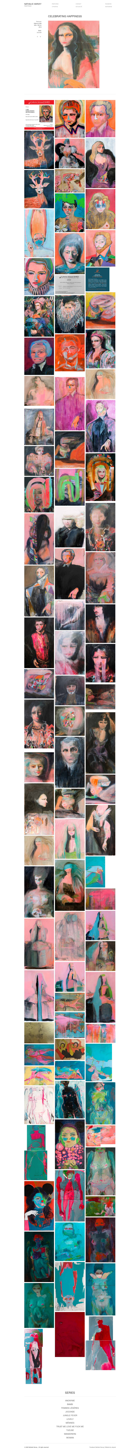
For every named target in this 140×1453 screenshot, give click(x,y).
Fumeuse (60, 1265)
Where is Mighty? (95, 914)
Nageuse (30, 1047)
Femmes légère (94, 1128)
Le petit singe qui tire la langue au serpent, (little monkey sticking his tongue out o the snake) (38, 789)
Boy (27, 480)
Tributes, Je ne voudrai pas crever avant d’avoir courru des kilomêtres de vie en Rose (100, 894)
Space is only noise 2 (96, 506)
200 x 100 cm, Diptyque (93, 1322)
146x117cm (28, 1092)
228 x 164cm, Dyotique (93, 1029)
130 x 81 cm (29, 215)
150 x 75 (28, 705)
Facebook (108, 4)
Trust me (61, 510)
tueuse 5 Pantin (63, 1173)
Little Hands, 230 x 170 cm (67, 1225)
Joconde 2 (30, 1286)
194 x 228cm (60, 1018)
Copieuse (61, 1064)
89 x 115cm (90, 649)
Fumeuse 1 (30, 1184)
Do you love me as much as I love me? (99, 809)
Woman (91, 715)
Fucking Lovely (63, 709)
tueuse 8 (60, 1084)
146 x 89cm (59, 1267)
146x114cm (59, 1086)
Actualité (79, 6)
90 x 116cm (90, 610)
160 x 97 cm (29, 1187)
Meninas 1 (92, 975)
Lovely (29, 620)
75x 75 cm (28, 758)
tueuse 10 (92, 1150)
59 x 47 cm (28, 264)
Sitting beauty (63, 142)
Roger (29, 340)
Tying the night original (36, 134)
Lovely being (62, 103)
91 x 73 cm (59, 105)
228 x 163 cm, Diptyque (93, 1131)
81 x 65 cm (90, 105)
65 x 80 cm (28, 343)
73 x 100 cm (59, 512)
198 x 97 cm (90, 718)
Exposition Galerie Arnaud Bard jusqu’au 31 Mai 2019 (38, 104)
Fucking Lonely (32, 672)
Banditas (30, 411)
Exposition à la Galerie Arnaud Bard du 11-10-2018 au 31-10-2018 (69, 280)
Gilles (59, 679)
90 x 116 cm (59, 637)
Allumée (29, 212)
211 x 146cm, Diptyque (93, 1202)
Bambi (70, 1404)
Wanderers (70, 1433)
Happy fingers (94, 141)
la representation (96, 1085)
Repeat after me (95, 192)
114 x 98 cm (90, 862)
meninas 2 (30, 973)
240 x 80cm (28, 1334)
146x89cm (90, 1153)
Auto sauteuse (32, 1069)
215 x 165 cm (29, 302)
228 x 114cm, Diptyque (93, 901)
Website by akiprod (110, 1447)
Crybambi (92, 1027)
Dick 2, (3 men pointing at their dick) (100, 556)
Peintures (55, 4)
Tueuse (70, 1430)
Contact (78, 4)
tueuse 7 (91, 1319)
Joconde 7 (92, 1220)
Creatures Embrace (96, 944)
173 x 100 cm (91, 1269)
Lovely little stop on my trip (69, 196)
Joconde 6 (30, 1234)
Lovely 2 (91, 647)
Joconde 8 (92, 1199)
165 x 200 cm (29, 414)
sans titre (30, 261)
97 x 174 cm (90, 459)
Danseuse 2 (62, 603)
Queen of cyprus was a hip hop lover (99, 333)
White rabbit (93, 103)
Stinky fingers (94, 778)
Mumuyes (61, 915)
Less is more (62, 863)
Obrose (60, 1015)
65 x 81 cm (59, 474)
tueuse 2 (30, 1128)
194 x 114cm (29, 623)
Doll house (31, 449)
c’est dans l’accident (35, 1089)
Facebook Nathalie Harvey (97, 1447)
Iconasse (92, 456)
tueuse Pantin (32, 1332)
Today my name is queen (36, 299)
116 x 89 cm (59, 199)
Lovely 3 (60, 634)
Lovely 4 (91, 607)
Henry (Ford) (62, 740)
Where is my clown (96, 372)
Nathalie (60, 298)
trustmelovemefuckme (98, 687)
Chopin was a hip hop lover (38, 755)
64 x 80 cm (59, 340)
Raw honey (61, 236)
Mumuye (29, 921)
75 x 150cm (28, 795)
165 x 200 (59, 437)
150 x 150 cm (91, 375)
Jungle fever (70, 1415)
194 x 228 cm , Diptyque (93, 690)
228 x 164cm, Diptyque (31, 1028)
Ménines (70, 1422)
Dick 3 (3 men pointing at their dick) (39, 569)
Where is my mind (95, 295)
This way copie (63, 1042)
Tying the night (33, 173)
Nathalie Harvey (32, 3)
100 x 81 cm (90, 236)
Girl (58, 472)
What (59, 996)
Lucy (59, 337)
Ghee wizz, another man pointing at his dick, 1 (67, 381)
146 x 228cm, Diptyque (62, 998)
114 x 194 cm (29, 521)
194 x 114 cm (60, 385)
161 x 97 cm (90, 144)
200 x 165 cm (91, 298)
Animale (60, 1315)
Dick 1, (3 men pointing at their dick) (70, 552)
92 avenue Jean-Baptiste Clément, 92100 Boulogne (38, 108)
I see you (30, 379)
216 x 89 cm (29, 1130)
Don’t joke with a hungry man (100, 233)
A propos (55, 6)
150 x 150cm (29, 675)
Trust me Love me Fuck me (70, 1426)
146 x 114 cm (29, 136)
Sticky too (61, 434)
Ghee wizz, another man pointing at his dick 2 (98, 404)
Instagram (108, 6)
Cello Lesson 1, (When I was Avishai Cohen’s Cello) (38, 517)
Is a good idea (63, 822)
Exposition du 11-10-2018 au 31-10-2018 (66, 285)
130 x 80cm (90, 508)
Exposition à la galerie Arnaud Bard (98, 271)
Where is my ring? (34, 839)
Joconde (39, 32)
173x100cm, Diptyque (62, 1176)
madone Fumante (64, 1122)
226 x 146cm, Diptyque (62, 1066)
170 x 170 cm (60, 144)
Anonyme (30, 869)
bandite (60, 965)
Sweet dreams (63, 172)
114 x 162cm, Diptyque (93, 1049)
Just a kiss (30, 1025)
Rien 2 (90, 859)
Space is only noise (34, 702)
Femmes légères (70, 1408)
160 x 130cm (60, 825)
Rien (89, 1047)
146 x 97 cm (59, 1125)
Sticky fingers (63, 792)
